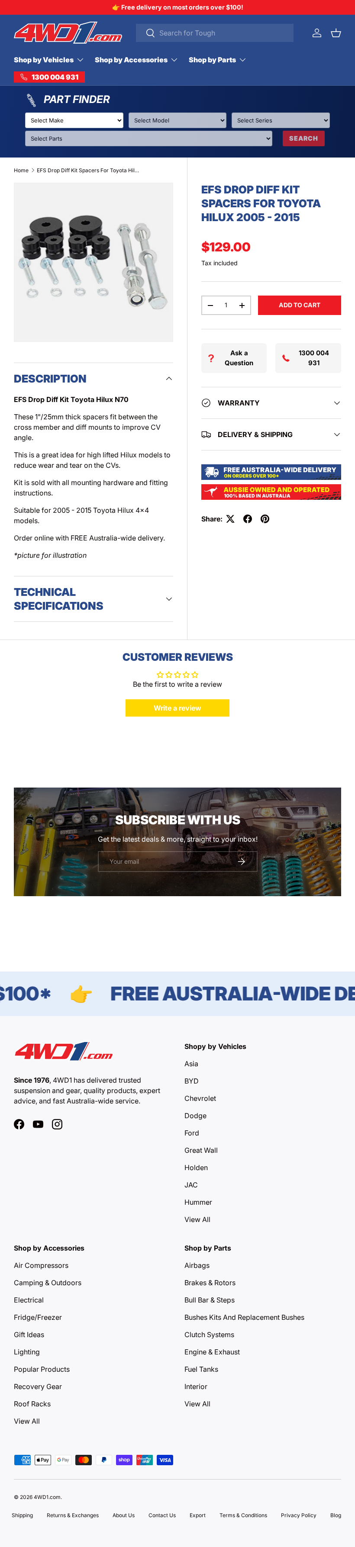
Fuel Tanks (201, 1369)
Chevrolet (200, 1098)
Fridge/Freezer (38, 1317)
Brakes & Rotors (210, 1282)
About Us (124, 1515)
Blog (335, 1515)
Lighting (27, 1352)
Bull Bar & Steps (209, 1300)
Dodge (195, 1115)
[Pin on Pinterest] (265, 518)
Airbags (197, 1265)
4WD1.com (47, 1497)
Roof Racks (32, 1403)
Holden (196, 1167)
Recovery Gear (38, 1386)
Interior (195, 1386)
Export (198, 1515)
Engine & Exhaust (212, 1352)
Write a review (177, 708)
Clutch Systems (209, 1334)
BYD (191, 1081)
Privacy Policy (298, 1515)
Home (21, 170)
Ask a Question (239, 358)
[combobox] (215, 33)
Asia (191, 1063)
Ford (191, 1133)
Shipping (22, 1515)
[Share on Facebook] (247, 518)
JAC (191, 1184)
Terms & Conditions (243, 1515)
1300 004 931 (314, 358)
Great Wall (201, 1150)
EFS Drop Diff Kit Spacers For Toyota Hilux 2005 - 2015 (89, 170)
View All (197, 1219)
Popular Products (42, 1369)
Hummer (198, 1202)
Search (303, 138)
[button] (335, 32)
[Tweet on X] (230, 518)
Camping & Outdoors (47, 1282)
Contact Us (162, 1515)
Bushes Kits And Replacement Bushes (244, 1317)
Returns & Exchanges (73, 1515)
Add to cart (299, 305)
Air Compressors (41, 1265)
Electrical (29, 1300)
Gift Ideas (29, 1334)
